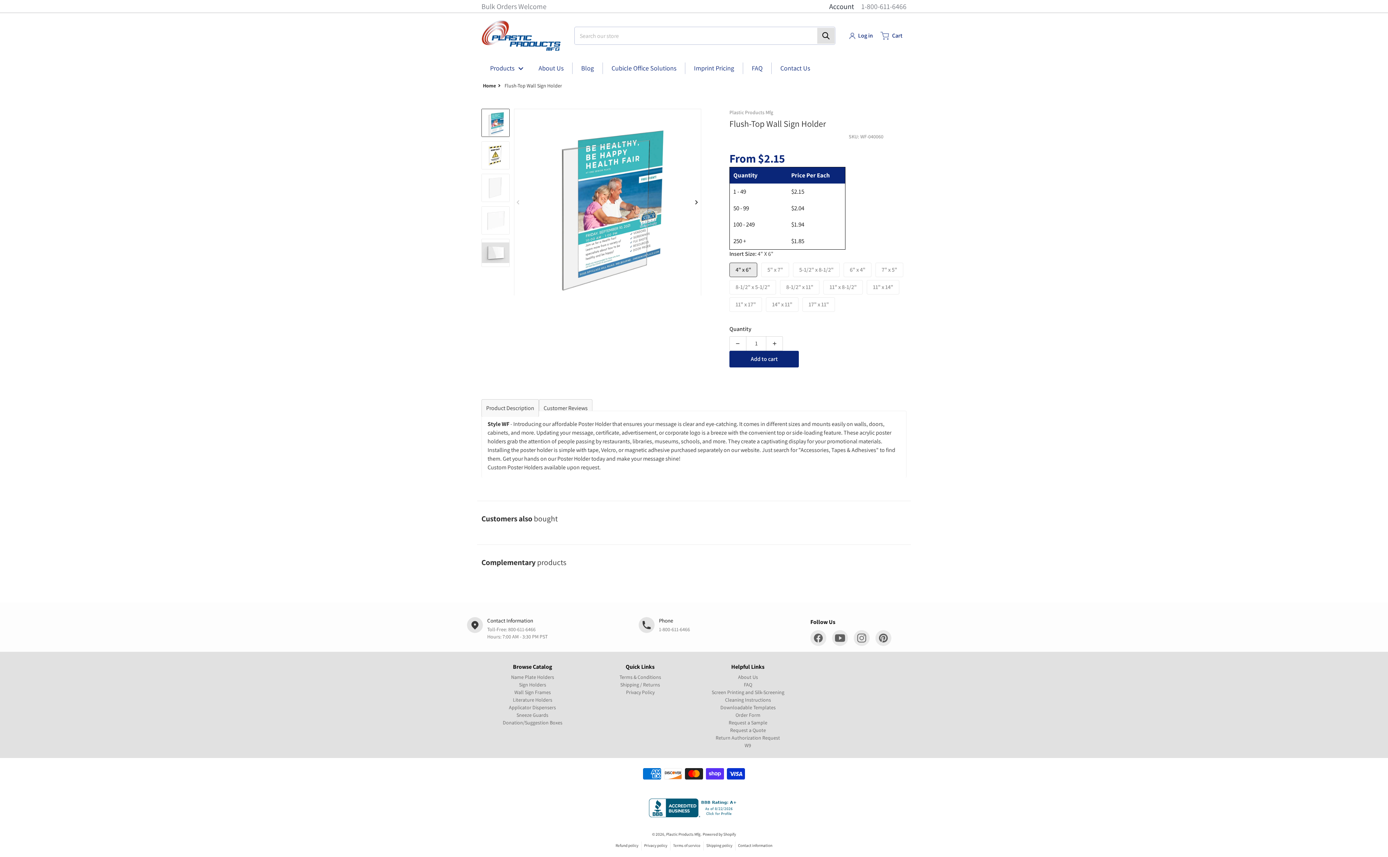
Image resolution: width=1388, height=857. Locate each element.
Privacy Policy (640, 692)
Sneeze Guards (532, 715)
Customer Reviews (566, 408)
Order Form (748, 715)
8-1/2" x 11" (799, 287)
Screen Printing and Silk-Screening (748, 692)
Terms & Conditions (640, 677)
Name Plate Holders (532, 677)
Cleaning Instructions (748, 700)
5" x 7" (775, 270)
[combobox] (704, 36)
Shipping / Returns (640, 684)
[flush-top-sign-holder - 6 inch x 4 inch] (495, 220)
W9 (748, 745)
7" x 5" (889, 270)
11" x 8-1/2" (843, 287)
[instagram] (862, 638)
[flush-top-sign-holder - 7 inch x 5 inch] (495, 253)
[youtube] (840, 638)
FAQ (748, 684)
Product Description (510, 408)
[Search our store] (826, 36)
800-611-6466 (522, 629)
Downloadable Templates (748, 707)
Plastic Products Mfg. (684, 834)
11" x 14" (883, 287)
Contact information (755, 845)
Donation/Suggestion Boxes (532, 722)
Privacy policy (655, 845)
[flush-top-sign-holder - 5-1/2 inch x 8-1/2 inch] (495, 188)
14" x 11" (782, 304)
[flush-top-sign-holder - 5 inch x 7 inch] (495, 155)
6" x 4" (857, 270)
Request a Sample (748, 722)
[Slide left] (518, 202)
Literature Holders (532, 700)
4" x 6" (743, 270)
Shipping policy (719, 845)
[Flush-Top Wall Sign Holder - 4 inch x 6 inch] (495, 123)
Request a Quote (748, 730)
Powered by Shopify (719, 834)
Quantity (740, 329)
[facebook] (818, 638)
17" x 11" (819, 304)
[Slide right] (697, 202)
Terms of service (687, 845)
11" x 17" (746, 304)
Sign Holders (532, 684)
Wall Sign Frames (532, 692)
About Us (748, 677)
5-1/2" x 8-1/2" (816, 270)
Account (841, 6)
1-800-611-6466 (884, 6)
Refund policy (627, 845)
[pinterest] (883, 638)
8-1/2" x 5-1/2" (753, 287)
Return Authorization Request (748, 738)
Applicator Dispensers (532, 707)
